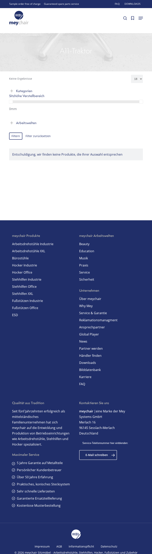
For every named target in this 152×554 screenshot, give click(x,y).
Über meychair (90, 299)
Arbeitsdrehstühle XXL (28, 251)
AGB (59, 546)
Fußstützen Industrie (27, 301)
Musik (83, 258)
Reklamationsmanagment (98, 320)
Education (86, 251)
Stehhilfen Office (24, 286)
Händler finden (90, 355)
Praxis (83, 265)
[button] (141, 18)
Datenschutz (109, 546)
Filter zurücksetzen (38, 136)
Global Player (89, 334)
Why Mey (86, 306)
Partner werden (91, 348)
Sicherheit (86, 279)
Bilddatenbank (90, 370)
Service (84, 272)
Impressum (42, 546)
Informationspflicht (81, 546)
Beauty (84, 244)
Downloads (87, 363)
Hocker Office (22, 272)
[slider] (11, 102)
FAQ (82, 384)
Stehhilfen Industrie (26, 279)
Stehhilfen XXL (22, 293)
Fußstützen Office (25, 308)
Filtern (15, 136)
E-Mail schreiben (97, 455)
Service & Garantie (93, 313)
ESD (15, 315)
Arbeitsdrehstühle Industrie (32, 244)
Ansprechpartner (92, 327)
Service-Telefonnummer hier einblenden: (105, 443)
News (83, 341)
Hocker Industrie (24, 265)
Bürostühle (20, 258)
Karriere (85, 377)
